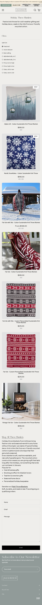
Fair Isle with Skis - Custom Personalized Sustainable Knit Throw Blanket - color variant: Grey (21, 328)
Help (3, 594)
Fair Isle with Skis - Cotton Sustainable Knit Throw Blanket (21, 222)
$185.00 (21, 127)
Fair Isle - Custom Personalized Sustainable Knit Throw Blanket (21, 372)
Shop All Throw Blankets (12, 437)
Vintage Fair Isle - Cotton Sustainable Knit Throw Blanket (21, 423)
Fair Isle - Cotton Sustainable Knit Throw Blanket (21, 272)
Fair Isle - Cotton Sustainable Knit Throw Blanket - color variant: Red (21, 277)
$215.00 (21, 326)
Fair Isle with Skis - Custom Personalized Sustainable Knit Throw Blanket (21, 322)
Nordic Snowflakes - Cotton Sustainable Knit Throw (21, 173)
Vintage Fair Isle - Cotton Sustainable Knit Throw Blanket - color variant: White (21, 428)
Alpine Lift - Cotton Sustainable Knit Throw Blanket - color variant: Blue (21, 129)
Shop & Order (5, 589)
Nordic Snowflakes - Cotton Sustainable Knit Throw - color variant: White (22, 179)
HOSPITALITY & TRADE (26, 5)
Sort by (4, 43)
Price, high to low (9, 66)
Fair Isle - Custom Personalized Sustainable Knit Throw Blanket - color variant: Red (21, 379)
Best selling (7, 53)
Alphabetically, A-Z (9, 56)
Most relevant (8, 50)
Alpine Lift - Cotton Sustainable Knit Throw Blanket (21, 124)
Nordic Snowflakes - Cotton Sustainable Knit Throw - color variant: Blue (19, 179)
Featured (6, 46)
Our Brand (4, 585)
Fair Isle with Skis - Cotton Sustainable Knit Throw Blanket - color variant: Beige (22, 228)
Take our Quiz (6, 5)
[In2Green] (21, 10)
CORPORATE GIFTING (36, 5)
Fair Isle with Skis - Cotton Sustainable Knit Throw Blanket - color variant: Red (19, 228)
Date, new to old (9, 73)
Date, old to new (9, 69)
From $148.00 (21, 226)
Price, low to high (9, 63)
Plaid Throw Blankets (20, 487)
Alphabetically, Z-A (9, 60)
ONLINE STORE (16, 5)
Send (21, 548)
